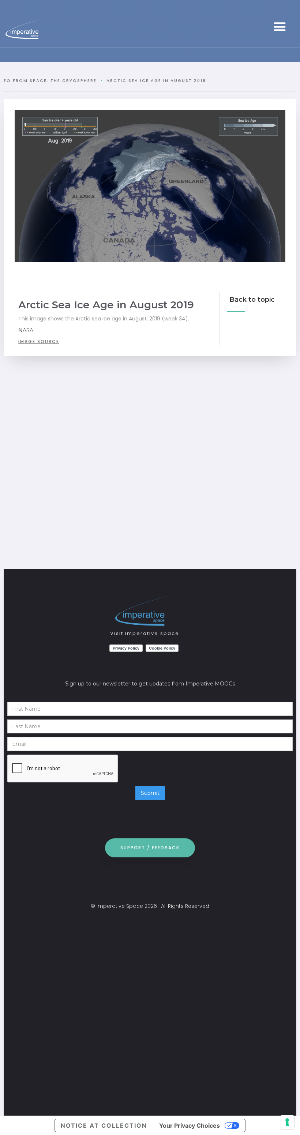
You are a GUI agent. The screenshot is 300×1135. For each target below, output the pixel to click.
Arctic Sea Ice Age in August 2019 (156, 80)
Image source (38, 341)
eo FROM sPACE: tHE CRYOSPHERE (50, 80)
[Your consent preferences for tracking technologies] (287, 1122)
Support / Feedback (150, 848)
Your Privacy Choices (189, 1125)
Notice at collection (104, 1125)
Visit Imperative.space (144, 633)
